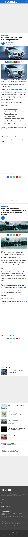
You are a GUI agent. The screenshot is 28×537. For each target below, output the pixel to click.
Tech (8, 531)
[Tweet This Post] (9, 61)
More (17, 532)
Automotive (13, 531)
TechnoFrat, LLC (18, 534)
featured (11, 173)
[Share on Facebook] (6, 61)
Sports (23, 531)
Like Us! (12, 532)
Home (4, 531)
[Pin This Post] (15, 61)
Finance (19, 531)
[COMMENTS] (21, 61)
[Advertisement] (14, 18)
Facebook (10, 498)
